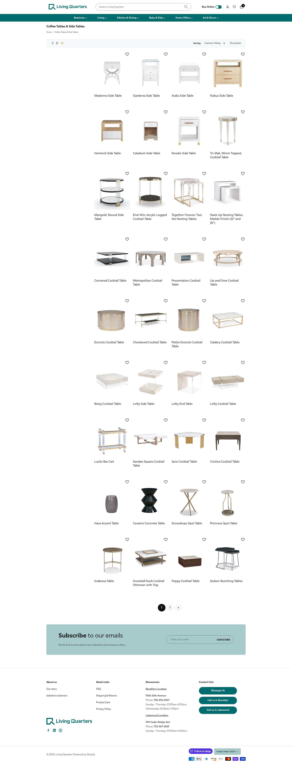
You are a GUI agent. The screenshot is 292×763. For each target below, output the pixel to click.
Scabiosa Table (104, 581)
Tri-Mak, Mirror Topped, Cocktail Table (226, 155)
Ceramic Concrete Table (149, 523)
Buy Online (208, 7)
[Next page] (178, 607)
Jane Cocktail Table (184, 461)
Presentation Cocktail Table (186, 282)
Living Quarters (64, 754)
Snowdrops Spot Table (187, 523)
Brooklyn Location (156, 689)
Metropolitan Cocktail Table (147, 282)
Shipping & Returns (106, 696)
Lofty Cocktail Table (223, 404)
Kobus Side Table (221, 95)
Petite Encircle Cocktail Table (187, 344)
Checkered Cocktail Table (150, 342)
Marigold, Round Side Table (109, 217)
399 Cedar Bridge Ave (158, 722)
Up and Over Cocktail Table (224, 282)
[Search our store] (186, 7)
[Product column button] (52, 43)
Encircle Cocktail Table (109, 342)
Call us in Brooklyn (217, 700)
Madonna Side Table (108, 95)
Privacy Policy (103, 709)
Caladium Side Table (146, 153)
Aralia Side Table (183, 95)
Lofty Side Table (143, 404)
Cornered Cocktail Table (110, 280)
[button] (80, 18)
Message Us (218, 690)
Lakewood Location (157, 715)
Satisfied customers (56, 696)
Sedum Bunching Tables (226, 581)
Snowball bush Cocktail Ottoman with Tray (148, 583)
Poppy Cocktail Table (186, 581)
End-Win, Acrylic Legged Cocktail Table (150, 217)
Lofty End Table (182, 404)
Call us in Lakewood (218, 710)
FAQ (98, 689)
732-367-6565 (161, 726)
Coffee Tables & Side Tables (66, 32)
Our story (51, 689)
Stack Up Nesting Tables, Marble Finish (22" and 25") (226, 219)
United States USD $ (226, 751)
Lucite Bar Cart (104, 461)
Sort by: (197, 43)
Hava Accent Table (106, 523)
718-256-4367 (161, 700)
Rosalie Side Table (184, 153)
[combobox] (143, 7)
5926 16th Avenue (156, 696)
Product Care (103, 702)
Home (49, 32)
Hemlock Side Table (107, 153)
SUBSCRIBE (223, 639)
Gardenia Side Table (146, 95)
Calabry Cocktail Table (225, 342)
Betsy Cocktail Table (107, 404)
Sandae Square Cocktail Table (149, 463)
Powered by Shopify (84, 754)
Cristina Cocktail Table (225, 461)
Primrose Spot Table (223, 523)
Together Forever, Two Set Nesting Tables (187, 217)
